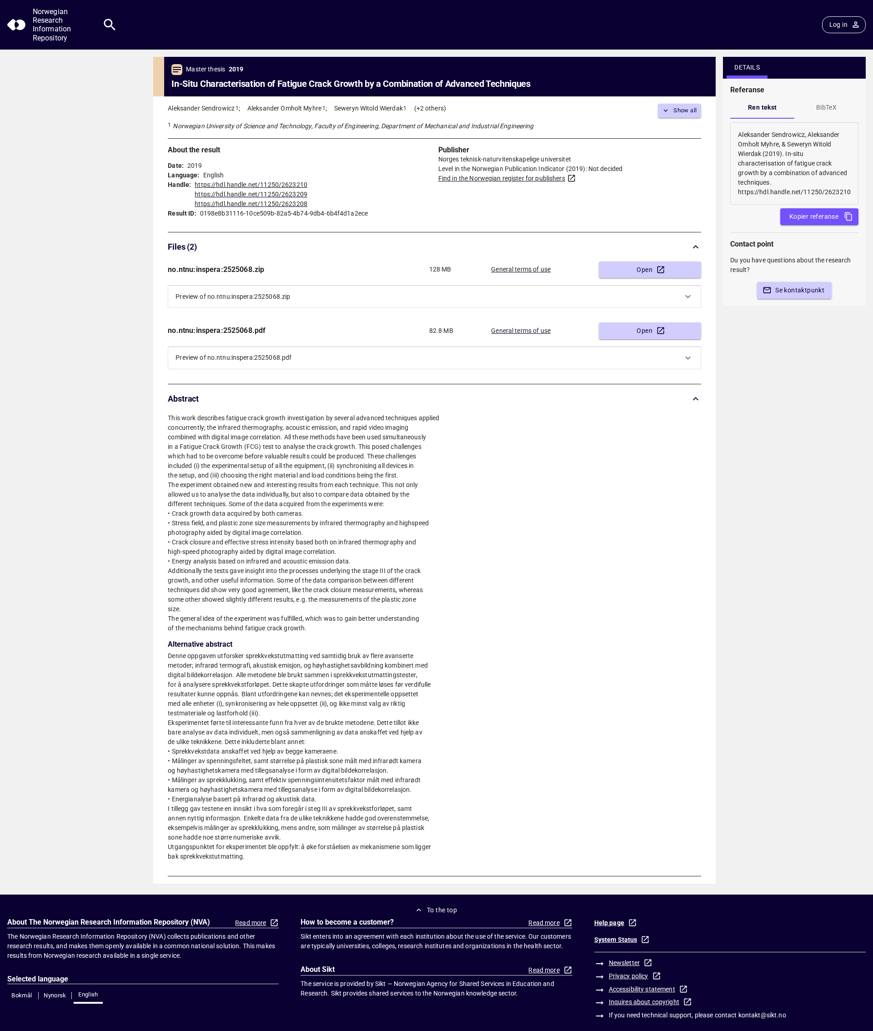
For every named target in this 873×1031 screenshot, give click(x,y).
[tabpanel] (794, 163)
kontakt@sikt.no (762, 1015)
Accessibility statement (642, 989)
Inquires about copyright (644, 1002)
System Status (615, 939)
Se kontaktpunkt (799, 290)
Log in (838, 24)
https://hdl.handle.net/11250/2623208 (251, 203)
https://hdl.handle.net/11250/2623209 (251, 194)
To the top (442, 910)
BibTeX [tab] (826, 107)
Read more (250, 922)
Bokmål (21, 995)
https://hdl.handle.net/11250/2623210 (251, 184)
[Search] (109, 25)
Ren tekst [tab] (762, 107)
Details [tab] (747, 67)
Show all (685, 110)
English (88, 994)
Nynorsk (55, 995)
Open (644, 269)
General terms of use (521, 269)
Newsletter (624, 962)
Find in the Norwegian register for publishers (501, 178)
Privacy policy (628, 976)
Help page (609, 922)
